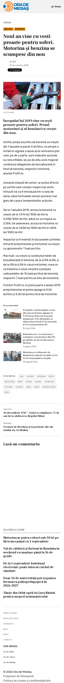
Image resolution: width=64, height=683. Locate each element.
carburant (41, 376)
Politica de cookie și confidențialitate (27, 680)
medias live (49, 381)
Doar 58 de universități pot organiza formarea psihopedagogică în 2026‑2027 (29, 582)
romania (19, 387)
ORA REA (8, 29)
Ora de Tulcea (9, 657)
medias (38, 381)
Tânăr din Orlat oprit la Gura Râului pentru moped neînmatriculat (29, 595)
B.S (14, 61)
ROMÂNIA (19, 29)
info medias (10, 381)
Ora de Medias (9, 662)
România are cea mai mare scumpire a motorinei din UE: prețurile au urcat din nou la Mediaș (39, 338)
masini (29, 381)
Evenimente (8, 623)
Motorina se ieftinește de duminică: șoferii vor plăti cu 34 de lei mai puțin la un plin (40, 355)
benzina (30, 376)
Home (7, 22)
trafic (7, 392)
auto (21, 376)
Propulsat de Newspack (18, 676)
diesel (51, 376)
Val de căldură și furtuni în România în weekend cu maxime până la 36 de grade (31, 552)
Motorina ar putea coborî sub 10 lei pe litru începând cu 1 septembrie (31, 539)
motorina (8, 387)
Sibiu (28, 387)
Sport (5, 629)
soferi (36, 387)
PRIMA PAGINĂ (10, 613)
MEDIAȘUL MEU (10, 618)
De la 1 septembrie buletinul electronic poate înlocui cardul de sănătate (28, 567)
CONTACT (7, 640)
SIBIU (6, 634)
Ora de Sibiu (8, 651)
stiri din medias (49, 387)
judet (20, 381)
